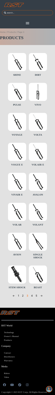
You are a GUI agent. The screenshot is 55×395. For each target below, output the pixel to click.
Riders (7, 373)
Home (3, 32)
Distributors (9, 357)
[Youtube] (12, 385)
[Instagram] (27, 385)
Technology (9, 333)
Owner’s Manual (11, 336)
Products (11, 32)
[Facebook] (4, 385)
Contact (7, 353)
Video (6, 377)
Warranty (8, 361)
